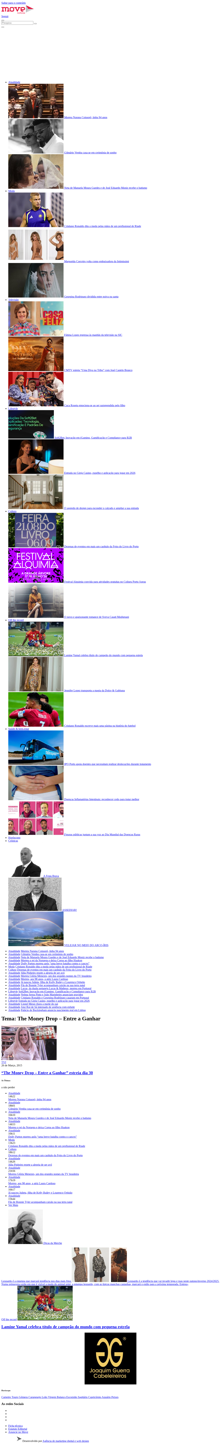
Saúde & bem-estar (18, 728)
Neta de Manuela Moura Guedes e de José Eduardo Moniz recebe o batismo (62, 957)
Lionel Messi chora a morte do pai (39, 1003)
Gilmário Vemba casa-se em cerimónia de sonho (47, 954)
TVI (3, 1062)
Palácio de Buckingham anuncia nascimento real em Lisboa (53, 1010)
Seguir (4, 16)
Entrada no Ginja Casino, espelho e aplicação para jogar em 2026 (54, 1000)
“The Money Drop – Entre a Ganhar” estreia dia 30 (47, 1072)
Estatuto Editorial (17, 1428)
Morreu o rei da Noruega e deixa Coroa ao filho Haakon (51, 960)
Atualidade (14, 82)
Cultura (12, 511)
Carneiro (6, 1397)
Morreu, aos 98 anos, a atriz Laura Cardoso (44, 979)
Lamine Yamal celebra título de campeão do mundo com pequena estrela (65, 1327)
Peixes (114, 1397)
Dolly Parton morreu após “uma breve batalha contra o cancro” (55, 963)
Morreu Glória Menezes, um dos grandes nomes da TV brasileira (56, 975)
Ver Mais (13, 1205)
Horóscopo (14, 837)
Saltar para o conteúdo (13, 2)
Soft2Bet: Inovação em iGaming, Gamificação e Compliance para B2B (57, 991)
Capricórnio (95, 1397)
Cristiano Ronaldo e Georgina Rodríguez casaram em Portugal (55, 997)
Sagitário (83, 1397)
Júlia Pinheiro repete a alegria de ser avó (43, 972)
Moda (11, 190)
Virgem (52, 1397)
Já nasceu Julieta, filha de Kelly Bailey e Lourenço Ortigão (53, 982)
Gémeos (23, 1397)
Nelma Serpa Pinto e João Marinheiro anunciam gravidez (52, 994)
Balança (61, 1397)
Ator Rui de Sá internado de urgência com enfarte (48, 1007)
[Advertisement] (110, 54)
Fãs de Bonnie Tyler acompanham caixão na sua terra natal (53, 985)
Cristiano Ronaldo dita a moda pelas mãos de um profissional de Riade (53, 966)
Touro (15, 1397)
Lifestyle (13, 408)
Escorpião (72, 1397)
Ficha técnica (15, 1425)
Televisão (13, 299)
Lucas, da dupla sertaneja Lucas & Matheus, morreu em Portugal (56, 988)
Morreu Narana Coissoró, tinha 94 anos (42, 951)
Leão (45, 1397)
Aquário (106, 1397)
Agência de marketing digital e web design (65, 1441)
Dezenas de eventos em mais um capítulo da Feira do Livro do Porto (54, 969)
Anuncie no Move (18, 1432)
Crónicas (13, 840)
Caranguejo (35, 1397)
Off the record (16, 620)
